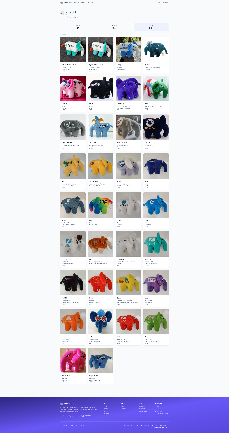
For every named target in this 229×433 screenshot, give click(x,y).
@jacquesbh (75, 17)
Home (105, 406)
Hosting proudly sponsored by (70, 416)
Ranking (106, 411)
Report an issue (142, 411)
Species (106, 408)
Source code (141, 406)
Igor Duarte (144, 425)
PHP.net (157, 406)
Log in (122, 406)
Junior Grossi (136, 425)
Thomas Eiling (162, 425)
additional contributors (162, 427)
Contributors (141, 408)
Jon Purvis (151, 425)
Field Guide (158, 408)
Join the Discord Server (161, 413)
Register (123, 408)
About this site (159, 411)
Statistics (106, 413)
